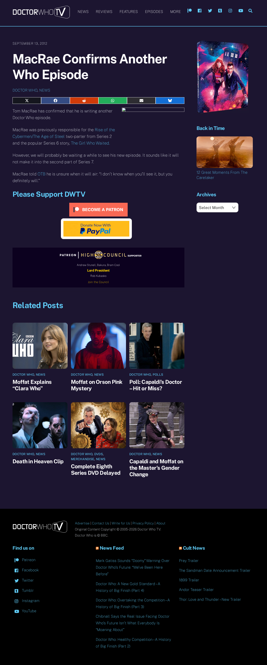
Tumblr (27, 590)
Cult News (194, 548)
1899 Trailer (189, 580)
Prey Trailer (189, 560)
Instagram (30, 600)
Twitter (27, 580)
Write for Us (121, 523)
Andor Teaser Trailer (196, 589)
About (160, 523)
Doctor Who (25, 90)
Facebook (30, 570)
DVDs (98, 454)
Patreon (28, 560)
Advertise (82, 523)
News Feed (112, 548)
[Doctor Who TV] (41, 16)
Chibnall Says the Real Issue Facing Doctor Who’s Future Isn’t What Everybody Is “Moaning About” (133, 623)
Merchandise (82, 459)
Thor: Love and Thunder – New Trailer (210, 599)
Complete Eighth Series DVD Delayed (95, 469)
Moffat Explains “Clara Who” (32, 385)
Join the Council (98, 282)
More (175, 11)
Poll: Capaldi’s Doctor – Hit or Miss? (155, 385)
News (83, 11)
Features (129, 11)
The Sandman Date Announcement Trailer (215, 570)
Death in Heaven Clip (38, 461)
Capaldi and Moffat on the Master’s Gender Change (156, 467)
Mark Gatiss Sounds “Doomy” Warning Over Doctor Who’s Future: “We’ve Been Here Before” (133, 567)
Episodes (154, 11)
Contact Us (100, 523)
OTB (41, 173)
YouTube (28, 611)
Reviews (104, 11)
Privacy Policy (143, 523)
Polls (158, 374)
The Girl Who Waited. (90, 143)
